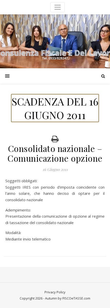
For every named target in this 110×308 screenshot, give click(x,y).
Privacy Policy (55, 292)
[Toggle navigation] (57, 7)
